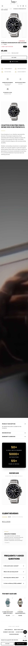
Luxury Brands (20, 631)
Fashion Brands (14, 634)
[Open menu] (2, 6)
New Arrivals (9, 629)
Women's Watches (8, 631)
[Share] (25, 636)
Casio (11, 8)
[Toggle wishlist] (12, 598)
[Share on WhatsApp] (25, 632)
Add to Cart (15, 61)
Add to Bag (21, 643)
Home (2, 8)
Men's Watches (18, 629)
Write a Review (6, 521)
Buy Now (14, 57)
